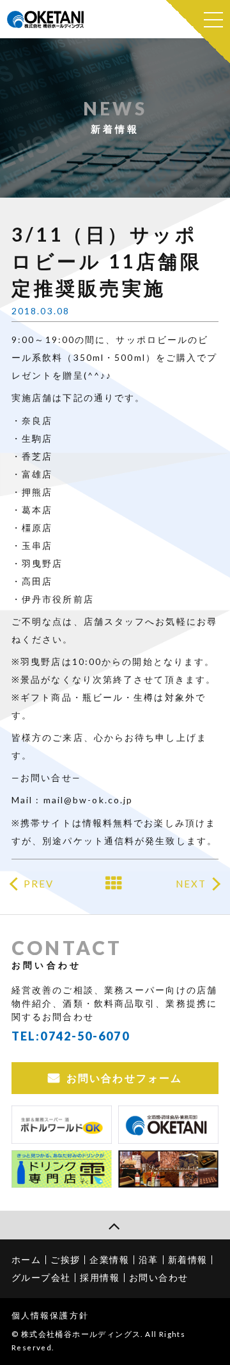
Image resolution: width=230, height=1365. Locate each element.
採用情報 (99, 1277)
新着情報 (188, 1259)
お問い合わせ (158, 1277)
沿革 (148, 1259)
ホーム (26, 1259)
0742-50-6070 (84, 1036)
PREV (39, 883)
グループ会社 (41, 1277)
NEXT (191, 883)
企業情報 (109, 1259)
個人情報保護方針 (50, 1315)
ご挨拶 (65, 1259)
